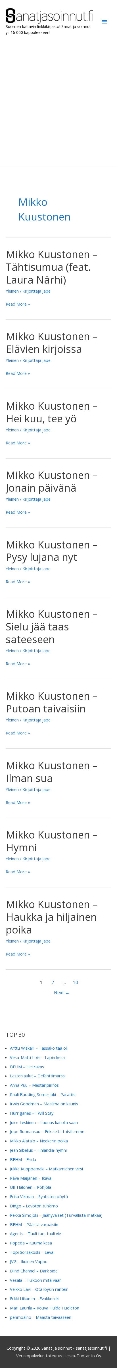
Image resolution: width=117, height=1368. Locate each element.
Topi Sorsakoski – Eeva (31, 1252)
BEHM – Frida (23, 1159)
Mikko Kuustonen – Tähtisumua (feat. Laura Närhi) (51, 267)
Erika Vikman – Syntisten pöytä (39, 1196)
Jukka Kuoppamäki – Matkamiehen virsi (46, 1169)
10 (75, 982)
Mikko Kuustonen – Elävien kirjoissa (51, 342)
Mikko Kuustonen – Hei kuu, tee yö (51, 412)
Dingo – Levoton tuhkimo (34, 1206)
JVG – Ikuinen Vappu (28, 1261)
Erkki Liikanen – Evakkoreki (34, 1298)
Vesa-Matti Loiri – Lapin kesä (37, 1057)
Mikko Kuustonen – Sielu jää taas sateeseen (51, 626)
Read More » (18, 304)
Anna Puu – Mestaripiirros (34, 1085)
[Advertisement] (58, 100)
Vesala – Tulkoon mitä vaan (36, 1280)
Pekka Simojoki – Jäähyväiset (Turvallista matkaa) (56, 1215)
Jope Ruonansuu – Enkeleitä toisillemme (47, 1131)
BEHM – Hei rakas (27, 1066)
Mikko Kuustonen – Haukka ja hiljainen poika (51, 917)
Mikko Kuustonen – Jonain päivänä (51, 481)
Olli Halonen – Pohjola (30, 1187)
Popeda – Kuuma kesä (31, 1243)
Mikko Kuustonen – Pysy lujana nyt (51, 550)
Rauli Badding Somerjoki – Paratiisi (43, 1094)
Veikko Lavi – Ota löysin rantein (39, 1289)
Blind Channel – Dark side (34, 1271)
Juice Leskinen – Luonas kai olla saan (44, 1122)
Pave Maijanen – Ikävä (30, 1178)
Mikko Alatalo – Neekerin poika (39, 1141)
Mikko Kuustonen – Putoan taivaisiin (51, 702)
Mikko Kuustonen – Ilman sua (51, 771)
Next (62, 992)
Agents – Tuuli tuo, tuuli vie (35, 1233)
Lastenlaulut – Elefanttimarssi (38, 1076)
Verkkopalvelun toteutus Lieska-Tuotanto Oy (58, 1355)
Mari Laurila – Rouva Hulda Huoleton (44, 1308)
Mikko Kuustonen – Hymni (51, 840)
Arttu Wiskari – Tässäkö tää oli (39, 1048)
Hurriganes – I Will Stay (31, 1113)
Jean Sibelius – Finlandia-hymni (38, 1150)
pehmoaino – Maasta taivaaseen (40, 1317)
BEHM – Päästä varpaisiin (34, 1224)
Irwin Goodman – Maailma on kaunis (44, 1103)
